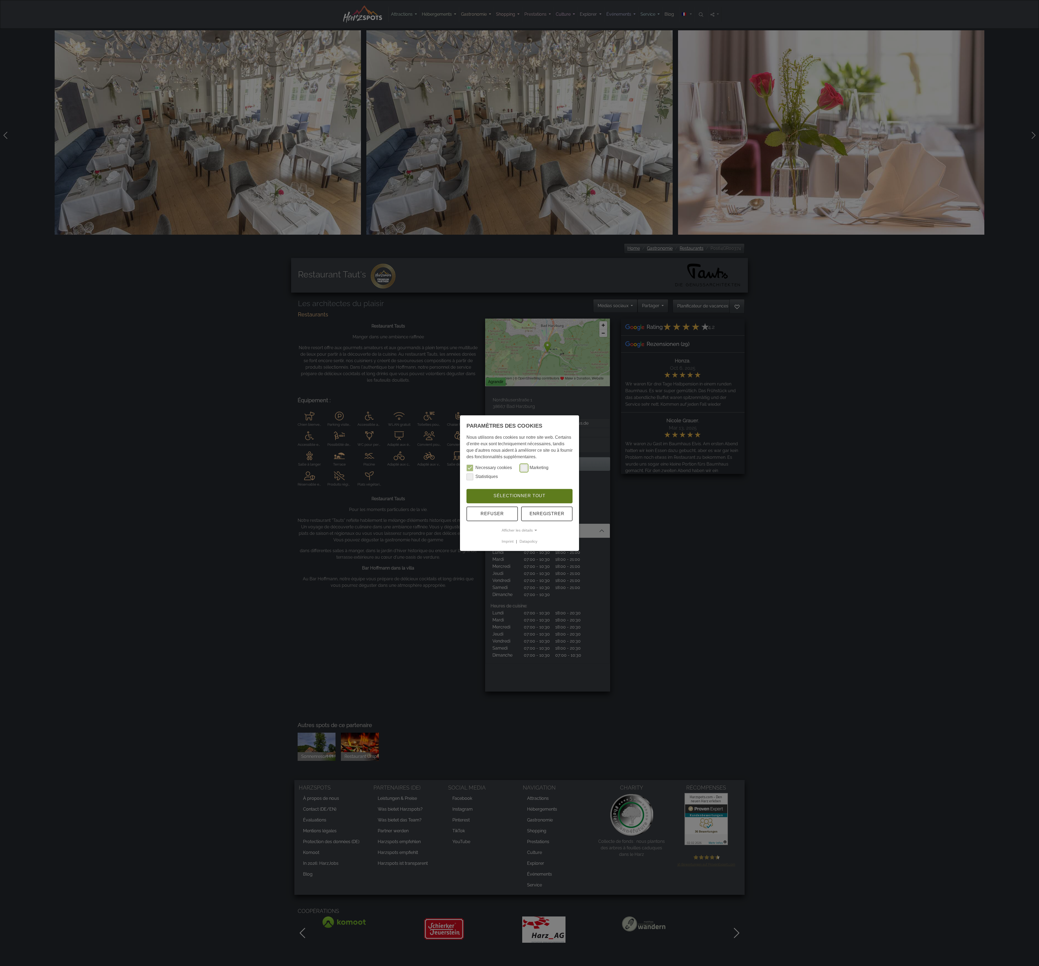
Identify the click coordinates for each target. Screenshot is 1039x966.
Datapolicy (528, 541)
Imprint (508, 541)
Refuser (492, 513)
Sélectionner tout (519, 496)
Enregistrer (547, 513)
